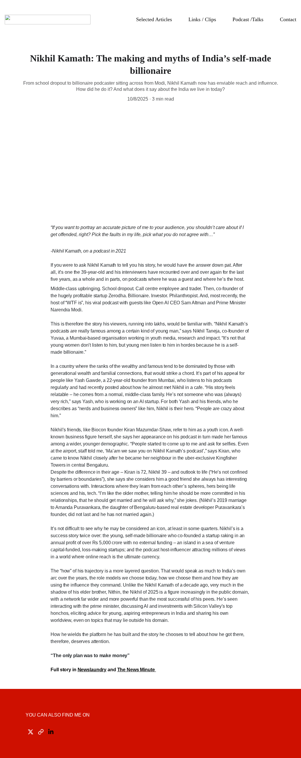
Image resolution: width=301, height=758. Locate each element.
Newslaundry (92, 669)
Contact (288, 19)
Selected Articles (154, 19)
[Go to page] (41, 732)
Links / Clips (202, 19)
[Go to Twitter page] (31, 732)
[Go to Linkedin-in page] (51, 732)
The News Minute (136, 669)
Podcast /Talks (248, 19)
